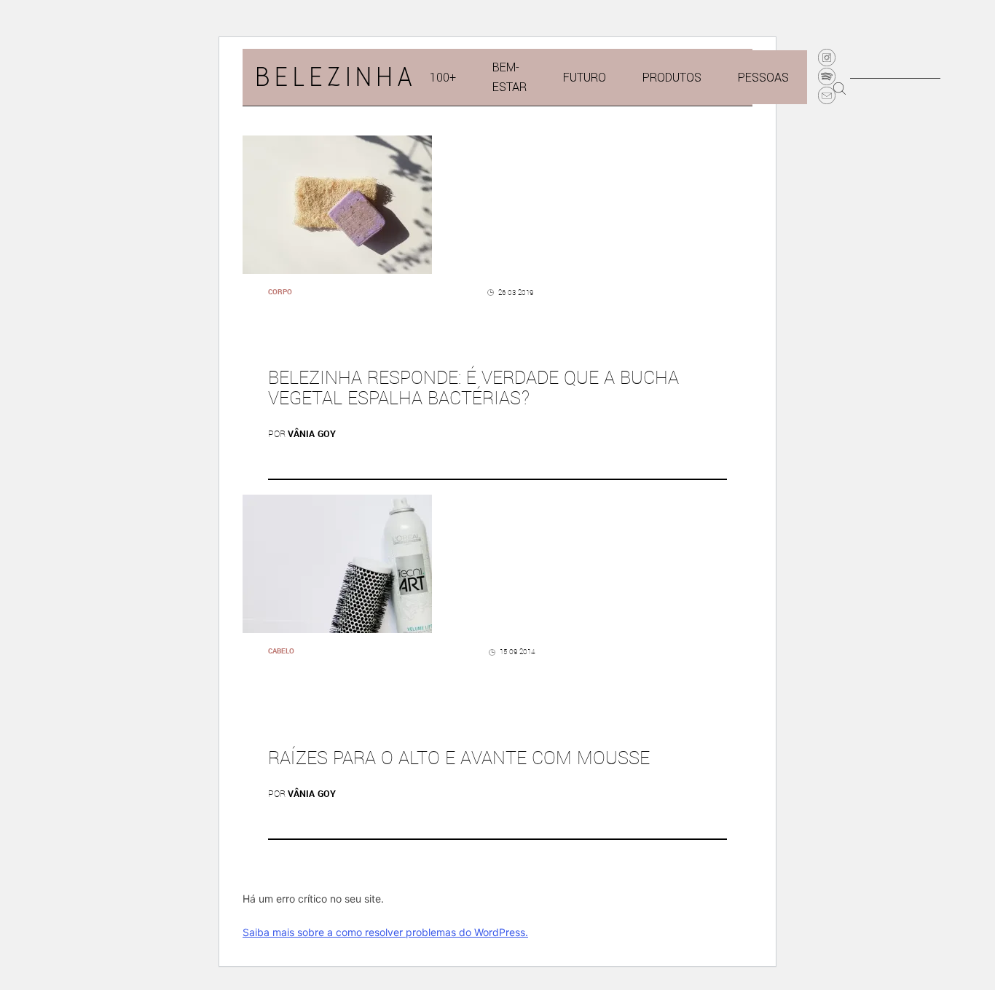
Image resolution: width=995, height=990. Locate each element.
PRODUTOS (671, 77)
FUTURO (584, 77)
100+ (443, 77)
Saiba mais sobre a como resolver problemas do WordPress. (385, 932)
